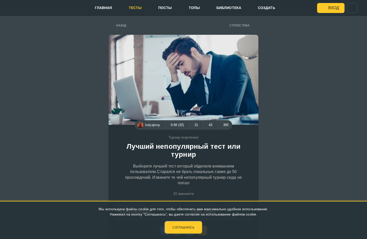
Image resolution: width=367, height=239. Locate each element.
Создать (266, 8)
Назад (121, 25)
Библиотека (228, 8)
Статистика (239, 25)
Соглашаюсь (183, 227)
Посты (165, 8)
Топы (194, 8)
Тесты (135, 8)
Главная (103, 8)
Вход (333, 8)
